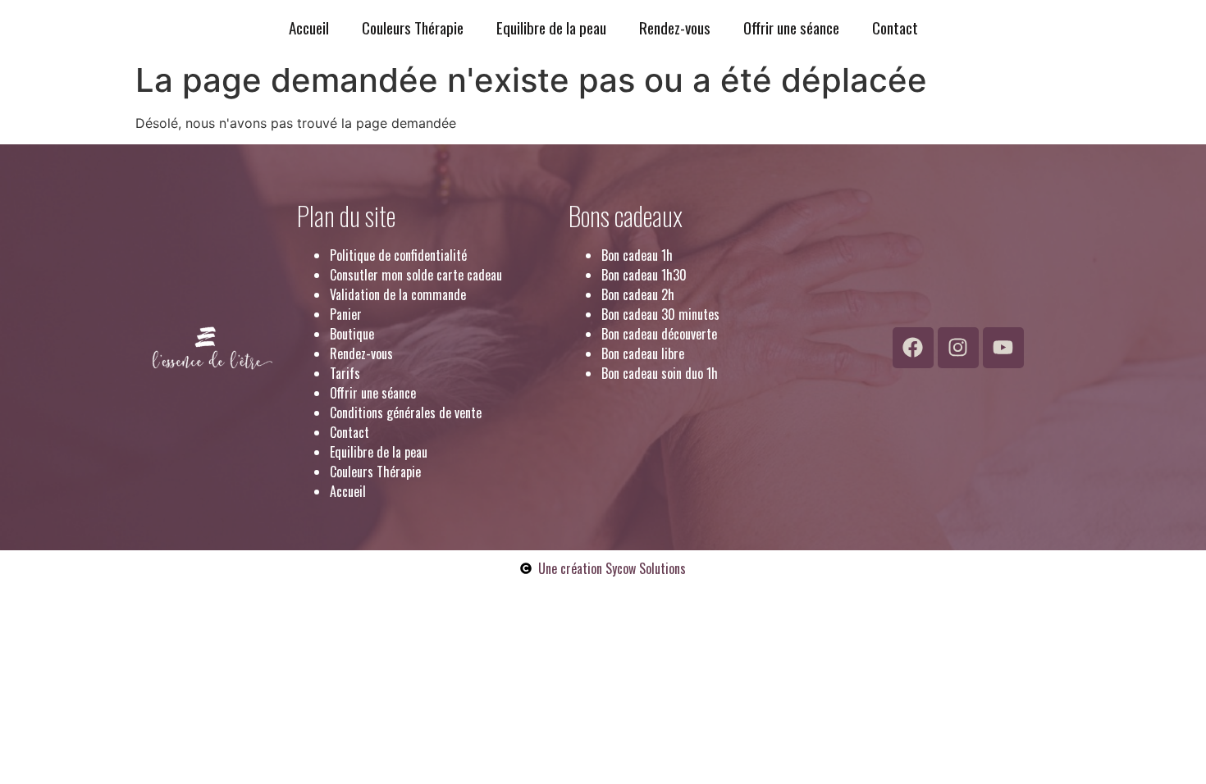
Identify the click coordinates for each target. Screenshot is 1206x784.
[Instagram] (958, 347)
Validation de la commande (398, 294)
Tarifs (345, 373)
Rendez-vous (674, 27)
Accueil (309, 27)
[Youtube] (1003, 347)
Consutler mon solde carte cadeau (416, 275)
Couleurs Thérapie (413, 27)
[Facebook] (913, 347)
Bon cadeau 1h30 (644, 275)
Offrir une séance (791, 27)
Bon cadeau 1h (637, 255)
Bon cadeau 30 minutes (660, 314)
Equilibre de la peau (551, 27)
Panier (346, 314)
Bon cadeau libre (642, 353)
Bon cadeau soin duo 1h (659, 373)
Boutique (352, 334)
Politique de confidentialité (398, 255)
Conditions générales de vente (406, 412)
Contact (895, 27)
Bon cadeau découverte (659, 334)
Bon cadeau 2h (637, 294)
